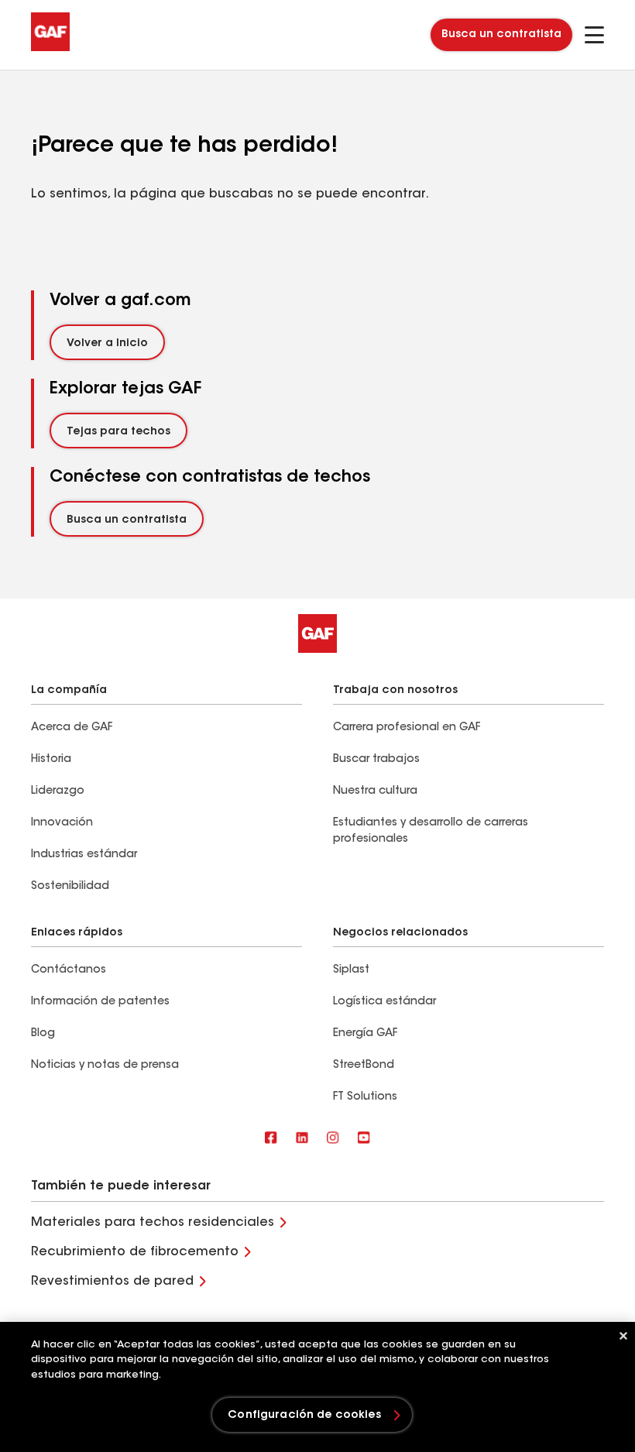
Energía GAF (365, 1033)
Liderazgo (57, 791)
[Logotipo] (50, 48)
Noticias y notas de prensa (105, 1065)
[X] (302, 1139)
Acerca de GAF (71, 728)
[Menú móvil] (594, 34)
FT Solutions (365, 1097)
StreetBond (363, 1065)
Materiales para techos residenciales (152, 1223)
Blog (43, 1033)
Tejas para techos (118, 432)
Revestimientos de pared (112, 1281)
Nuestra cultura (375, 791)
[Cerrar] (623, 1336)
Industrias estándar (84, 855)
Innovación (62, 823)
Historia (51, 759)
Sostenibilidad (70, 886)
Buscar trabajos (376, 759)
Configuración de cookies (304, 1415)
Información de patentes (102, 1002)
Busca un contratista (501, 34)
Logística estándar (384, 1002)
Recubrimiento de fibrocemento (135, 1252)
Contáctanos (68, 970)
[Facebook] (271, 1139)
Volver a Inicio (107, 343)
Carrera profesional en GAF (406, 728)
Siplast (351, 970)
